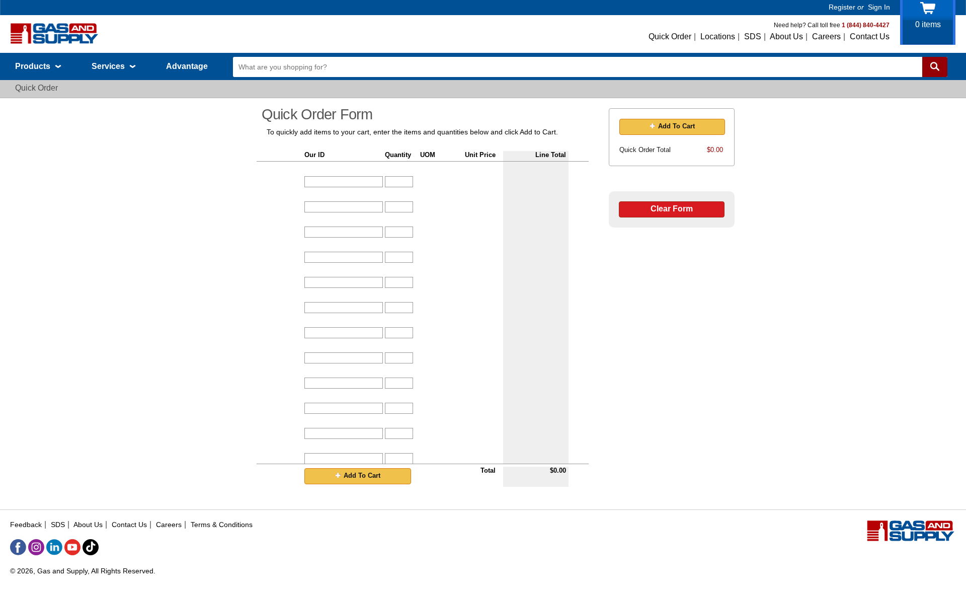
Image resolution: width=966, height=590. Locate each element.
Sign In (879, 7)
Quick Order (670, 36)
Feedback (26, 525)
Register (842, 7)
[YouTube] (72, 547)
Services (109, 66)
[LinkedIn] (54, 547)
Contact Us (870, 36)
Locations (717, 36)
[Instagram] (36, 547)
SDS (752, 36)
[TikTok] (91, 547)
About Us (786, 36)
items (928, 24)
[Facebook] (18, 547)
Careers (826, 36)
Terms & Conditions (222, 525)
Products (33, 66)
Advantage (187, 66)
